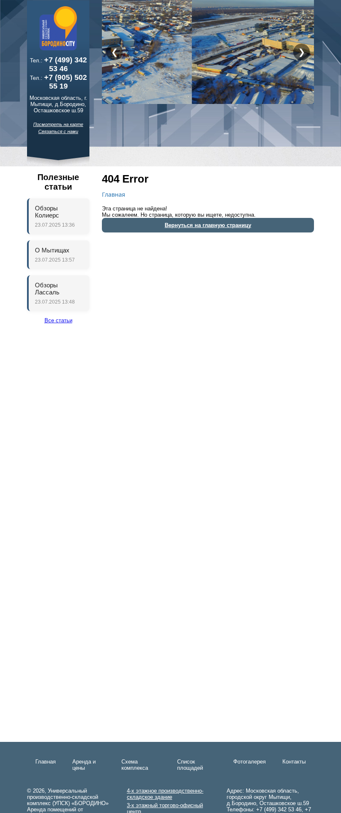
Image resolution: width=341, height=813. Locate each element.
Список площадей (190, 765)
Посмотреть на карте (58, 124)
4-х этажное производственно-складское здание (165, 794)
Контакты (294, 762)
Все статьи (58, 320)
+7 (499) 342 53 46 (65, 64)
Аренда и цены (84, 765)
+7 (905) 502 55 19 (65, 81)
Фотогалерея (249, 762)
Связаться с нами (58, 131)
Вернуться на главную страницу (208, 225)
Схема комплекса (134, 765)
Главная (113, 194)
